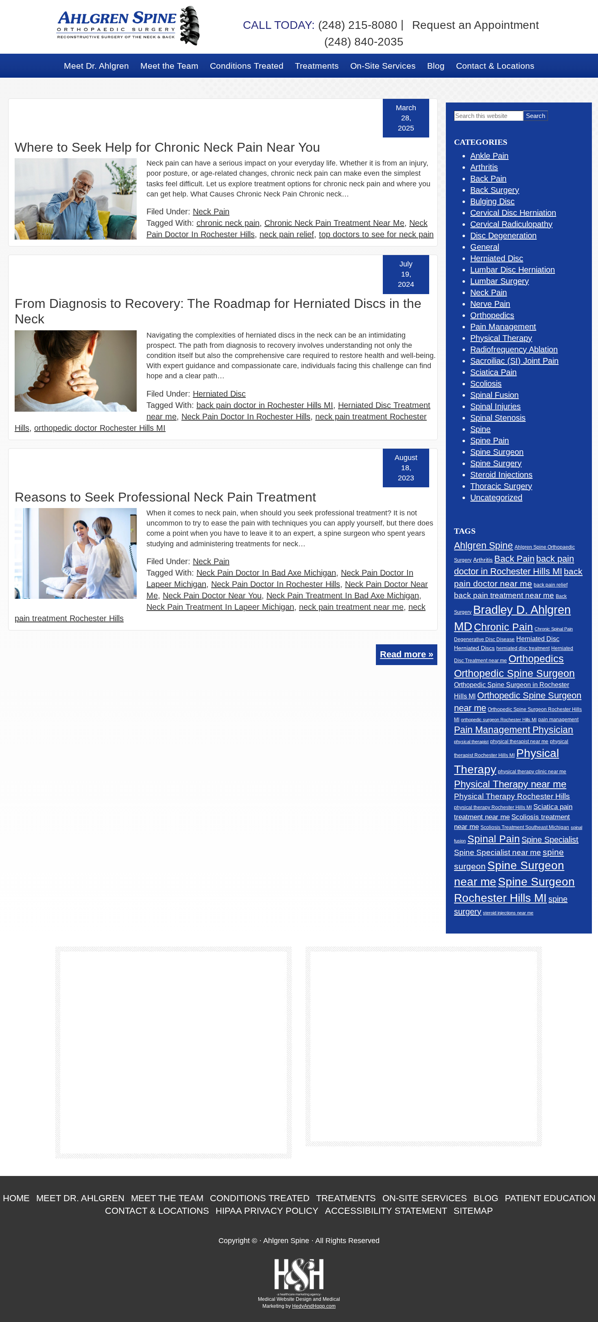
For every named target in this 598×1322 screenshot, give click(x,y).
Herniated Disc (219, 393)
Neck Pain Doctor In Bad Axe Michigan (266, 572)
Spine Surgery (496, 463)
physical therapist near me (519, 741)
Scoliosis (486, 383)
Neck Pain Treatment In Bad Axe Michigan (342, 595)
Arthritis (484, 167)
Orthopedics (492, 315)
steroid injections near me (508, 912)
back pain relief (550, 584)
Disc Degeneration (503, 235)
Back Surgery (494, 189)
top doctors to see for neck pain (376, 234)
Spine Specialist (550, 839)
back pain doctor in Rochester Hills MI (264, 405)
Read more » (406, 654)
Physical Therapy (501, 338)
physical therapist (471, 741)
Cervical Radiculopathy (511, 224)
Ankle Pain (489, 155)
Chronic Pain (503, 627)
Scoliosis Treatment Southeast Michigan (524, 827)
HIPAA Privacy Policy (267, 1211)
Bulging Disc (492, 201)
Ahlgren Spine (483, 545)
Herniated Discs (474, 648)
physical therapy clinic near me (532, 771)
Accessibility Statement (386, 1211)
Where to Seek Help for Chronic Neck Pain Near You (167, 147)
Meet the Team (167, 1198)
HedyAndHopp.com (314, 1306)
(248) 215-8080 (320, 25)
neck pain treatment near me (351, 606)
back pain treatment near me (504, 595)
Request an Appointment (475, 25)
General (484, 246)
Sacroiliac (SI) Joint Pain (514, 360)
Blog (486, 1198)
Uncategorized (496, 497)
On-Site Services (424, 1198)
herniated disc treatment (523, 648)
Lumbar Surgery (499, 281)
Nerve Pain (490, 303)
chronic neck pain (228, 222)
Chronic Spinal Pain (554, 628)
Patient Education (550, 1198)
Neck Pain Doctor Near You (212, 595)
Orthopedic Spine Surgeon (514, 673)
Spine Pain (489, 440)
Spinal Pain (493, 838)
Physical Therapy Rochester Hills (512, 796)
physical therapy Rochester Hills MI (493, 807)
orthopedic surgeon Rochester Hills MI (499, 719)
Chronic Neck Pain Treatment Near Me (334, 222)
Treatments (346, 1198)
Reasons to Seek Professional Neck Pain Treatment (165, 497)
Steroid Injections (501, 474)
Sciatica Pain (493, 372)
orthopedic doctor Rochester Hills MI (100, 427)
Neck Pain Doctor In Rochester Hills (245, 416)
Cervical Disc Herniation (513, 212)
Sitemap (473, 1211)
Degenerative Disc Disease (484, 639)
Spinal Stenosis (498, 417)
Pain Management (503, 326)
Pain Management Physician (513, 729)
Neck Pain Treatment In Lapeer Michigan (220, 606)
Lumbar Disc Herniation (512, 269)
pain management (558, 719)
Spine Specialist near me (497, 852)
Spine (480, 429)
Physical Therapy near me (510, 784)
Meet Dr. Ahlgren (80, 1198)
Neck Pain (211, 211)
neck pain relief (287, 234)
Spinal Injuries (495, 406)
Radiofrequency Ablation (514, 349)
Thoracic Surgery (501, 486)
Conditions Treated (260, 1198)
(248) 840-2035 (364, 41)
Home (16, 1198)
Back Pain (488, 178)
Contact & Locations (157, 1211)
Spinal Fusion (494, 394)
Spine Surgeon (497, 451)
